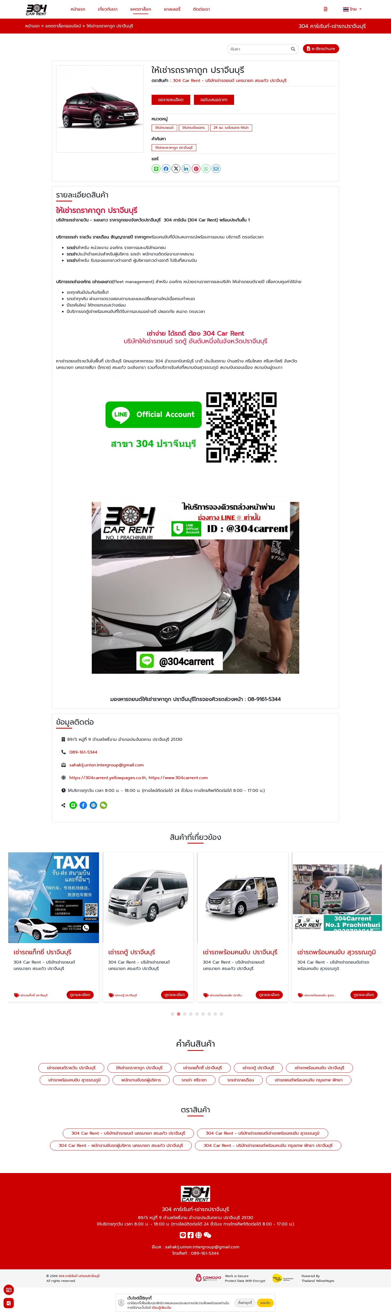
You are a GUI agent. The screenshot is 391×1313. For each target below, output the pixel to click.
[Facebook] (83, 805)
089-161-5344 (83, 752)
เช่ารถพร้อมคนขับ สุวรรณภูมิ (74, 1080)
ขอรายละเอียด (171, 100)
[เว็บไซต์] (93, 805)
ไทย (354, 9)
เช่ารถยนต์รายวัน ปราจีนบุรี (71, 1068)
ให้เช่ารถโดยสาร (193, 127)
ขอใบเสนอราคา (214, 100)
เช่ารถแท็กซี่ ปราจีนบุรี (202, 1068)
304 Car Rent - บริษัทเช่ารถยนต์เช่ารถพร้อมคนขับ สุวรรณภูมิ (262, 1133)
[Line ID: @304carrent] (73, 805)
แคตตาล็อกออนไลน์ (63, 26)
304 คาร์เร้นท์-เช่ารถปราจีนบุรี (79, 1276)
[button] (172, 1014)
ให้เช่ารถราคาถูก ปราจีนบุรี (174, 147)
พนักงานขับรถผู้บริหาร (141, 1080)
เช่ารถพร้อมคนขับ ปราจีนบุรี (319, 1068)
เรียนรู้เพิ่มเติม (161, 1307)
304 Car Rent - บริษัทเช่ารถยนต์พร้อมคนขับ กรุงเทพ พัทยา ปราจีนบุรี (268, 1145)
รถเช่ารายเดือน (240, 1080)
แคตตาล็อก (140, 9)
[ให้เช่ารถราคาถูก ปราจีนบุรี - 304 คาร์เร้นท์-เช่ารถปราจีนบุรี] (100, 109)
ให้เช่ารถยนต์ (164, 127)
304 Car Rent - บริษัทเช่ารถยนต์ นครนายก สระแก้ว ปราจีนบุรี (229, 80)
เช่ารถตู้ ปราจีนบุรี (258, 1068)
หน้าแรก (78, 9)
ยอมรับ (265, 1302)
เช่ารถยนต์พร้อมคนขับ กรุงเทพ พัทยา (309, 1080)
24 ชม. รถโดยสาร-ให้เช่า (231, 127)
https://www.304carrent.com (178, 778)
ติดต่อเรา (201, 9)
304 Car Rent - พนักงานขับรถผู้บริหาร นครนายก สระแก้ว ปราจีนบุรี (121, 1145)
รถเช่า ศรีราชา (194, 1080)
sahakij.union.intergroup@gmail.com (106, 765)
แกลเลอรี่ (172, 9)
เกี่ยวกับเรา (108, 9)
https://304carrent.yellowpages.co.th (107, 778)
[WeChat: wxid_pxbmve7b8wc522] (103, 805)
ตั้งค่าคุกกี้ (245, 1302)
